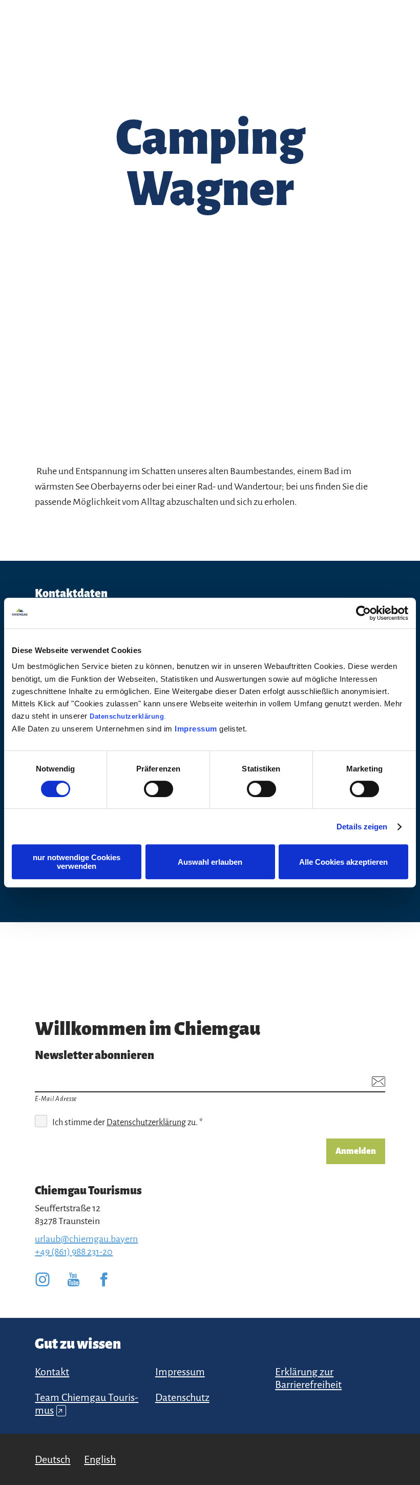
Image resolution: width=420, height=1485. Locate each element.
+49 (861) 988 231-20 (74, 1252)
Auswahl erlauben (210, 862)
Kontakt (52, 1371)
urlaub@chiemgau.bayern (86, 1239)
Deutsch (52, 1459)
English (100, 1459)
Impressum (196, 728)
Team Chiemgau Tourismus (86, 1404)
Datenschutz (182, 1397)
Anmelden (355, 1151)
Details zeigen (362, 826)
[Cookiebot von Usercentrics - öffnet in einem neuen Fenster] (363, 613)
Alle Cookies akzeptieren (343, 862)
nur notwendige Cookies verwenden (76, 861)
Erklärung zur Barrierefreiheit (308, 1378)
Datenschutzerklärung (127, 716)
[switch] (158, 789)
